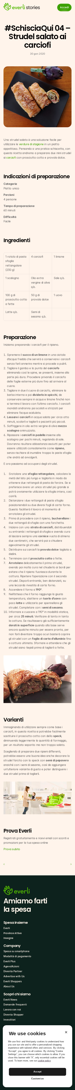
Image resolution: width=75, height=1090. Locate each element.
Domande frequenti (15, 1004)
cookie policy (44, 1060)
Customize (37, 1078)
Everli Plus (9, 961)
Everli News (10, 999)
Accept (37, 1071)
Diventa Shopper (13, 1014)
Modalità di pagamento (17, 956)
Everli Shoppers (12, 981)
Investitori (9, 1019)
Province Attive (12, 933)
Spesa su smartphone (16, 951)
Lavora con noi (12, 1009)
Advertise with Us (13, 976)
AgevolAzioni (11, 966)
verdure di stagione (31, 144)
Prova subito (11, 849)
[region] (37, 1056)
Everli (6, 928)
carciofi (11, 157)
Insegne (8, 938)
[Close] (66, 1032)
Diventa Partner (12, 971)
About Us (8, 986)
